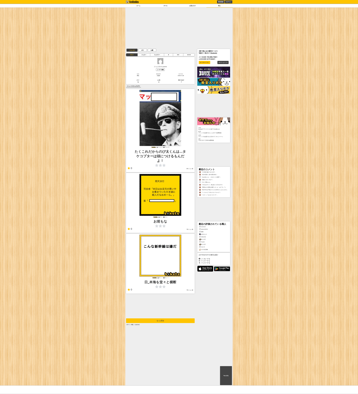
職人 (219, 5)
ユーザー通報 (160, 69)
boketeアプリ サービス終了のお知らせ (209, 128)
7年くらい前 (189, 229)
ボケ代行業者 (204, 249)
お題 (152, 50)
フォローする (205, 261)
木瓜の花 (203, 237)
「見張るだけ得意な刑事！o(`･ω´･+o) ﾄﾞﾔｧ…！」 (213, 187)
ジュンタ (132, 50)
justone (138, 324)
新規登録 (220, 2)
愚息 (202, 231)
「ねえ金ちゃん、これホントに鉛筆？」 (211, 177)
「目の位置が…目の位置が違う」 (209, 174)
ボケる (165, 5)
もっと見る (160, 320)
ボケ (142, 50)
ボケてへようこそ (223, 62)
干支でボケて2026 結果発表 (206, 139)
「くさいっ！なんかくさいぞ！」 (209, 195)
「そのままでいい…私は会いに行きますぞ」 (212, 184)
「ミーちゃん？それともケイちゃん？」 (211, 192)
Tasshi (203, 242)
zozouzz (203, 226)
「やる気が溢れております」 (208, 172)
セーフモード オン (204, 62)
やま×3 (203, 247)
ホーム (138, 5)
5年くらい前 (189, 168)
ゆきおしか (204, 234)
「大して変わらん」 (206, 182)
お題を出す (192, 5)
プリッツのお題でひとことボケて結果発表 (209, 132)
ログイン (228, 2)
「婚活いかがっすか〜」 (207, 179)
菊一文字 (203, 239)
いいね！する (205, 259)
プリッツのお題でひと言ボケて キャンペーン (210, 135)
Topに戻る (226, 375)
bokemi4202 (204, 229)
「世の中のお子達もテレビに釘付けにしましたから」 (214, 189)
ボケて (128, 324)
